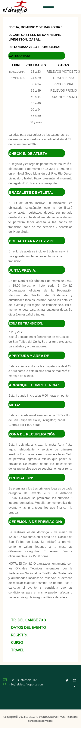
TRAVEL (17, 649)
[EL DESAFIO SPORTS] (15, 6)
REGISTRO (20, 634)
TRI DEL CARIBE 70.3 (28, 619)
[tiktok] (75, 688)
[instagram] (75, 681)
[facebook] (67, 681)
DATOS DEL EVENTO (28, 627)
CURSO (17, 642)
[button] (48, 7)
